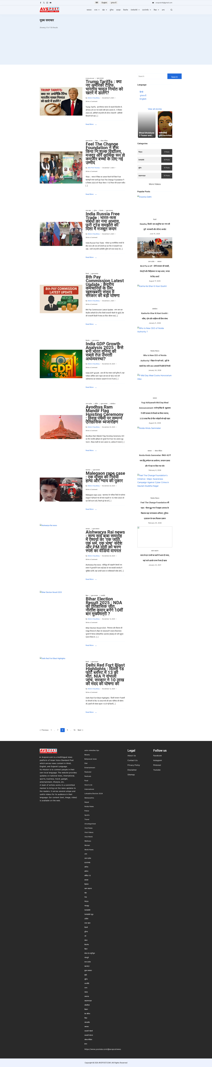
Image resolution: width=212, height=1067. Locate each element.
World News (89, 850)
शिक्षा (155, 10)
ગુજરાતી (113, 3)
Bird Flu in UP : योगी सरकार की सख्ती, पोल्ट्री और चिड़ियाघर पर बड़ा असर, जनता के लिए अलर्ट (155, 271)
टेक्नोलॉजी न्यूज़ (88, 914)
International (90, 78)
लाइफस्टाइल (88, 1001)
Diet (86, 763)
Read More (90, 124)
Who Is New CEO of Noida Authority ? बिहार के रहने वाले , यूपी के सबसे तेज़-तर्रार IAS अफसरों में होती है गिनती (154, 360)
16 (74, 730)
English (104, 3)
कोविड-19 (87, 875)
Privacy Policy (134, 765)
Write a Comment (91, 101)
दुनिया (112, 10)
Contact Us (132, 760)
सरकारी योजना (88, 1035)
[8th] (61, 299)
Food (86, 780)
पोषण (85, 940)
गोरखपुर (86, 906)
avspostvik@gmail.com (164, 3)
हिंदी (97, 3)
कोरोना (86, 871)
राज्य (95, 10)
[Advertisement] (106, 48)
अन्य (163, 10)
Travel (86, 819)
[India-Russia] (61, 234)
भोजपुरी (86, 957)
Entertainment (89, 768)
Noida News (154, 351)
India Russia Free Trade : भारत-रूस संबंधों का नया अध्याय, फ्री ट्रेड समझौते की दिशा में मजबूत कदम (103, 221)
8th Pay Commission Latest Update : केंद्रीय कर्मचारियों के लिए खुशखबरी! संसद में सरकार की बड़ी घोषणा (105, 286)
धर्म (85, 936)
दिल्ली (87, 273)
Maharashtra (89, 798)
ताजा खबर (88, 210)
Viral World (88, 837)
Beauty (87, 755)
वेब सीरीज (87, 1014)
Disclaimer (132, 770)
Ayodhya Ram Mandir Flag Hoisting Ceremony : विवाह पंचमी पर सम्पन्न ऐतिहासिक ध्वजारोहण (104, 414)
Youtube (157, 770)
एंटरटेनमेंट (145, 10)
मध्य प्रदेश (87, 962)
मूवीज (86, 979)
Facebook (157, 755)
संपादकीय (87, 1022)
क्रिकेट (86, 884)
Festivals (87, 776)
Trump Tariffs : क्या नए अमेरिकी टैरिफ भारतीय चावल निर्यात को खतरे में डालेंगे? (104, 87)
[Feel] (61, 167)
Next (79, 730)
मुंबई (85, 975)
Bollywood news (90, 759)
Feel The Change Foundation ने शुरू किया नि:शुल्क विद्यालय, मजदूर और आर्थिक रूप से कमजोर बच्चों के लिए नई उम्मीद (105, 153)
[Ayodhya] (61, 427)
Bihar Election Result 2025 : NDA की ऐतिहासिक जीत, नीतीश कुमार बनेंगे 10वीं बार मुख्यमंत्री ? (104, 606)
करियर (86, 867)
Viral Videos (88, 832)
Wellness (87, 841)
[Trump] (61, 101)
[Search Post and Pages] (171, 10)
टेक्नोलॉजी (134, 10)
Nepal (86, 802)
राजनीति (103, 595)
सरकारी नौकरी (88, 1031)
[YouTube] (50, 3)
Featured (87, 772)
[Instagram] (47, 3)
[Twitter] (44, 3)
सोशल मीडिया (104, 141)
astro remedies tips (91, 750)
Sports (86, 815)
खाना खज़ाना (154, 551)
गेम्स (85, 897)
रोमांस (86, 992)
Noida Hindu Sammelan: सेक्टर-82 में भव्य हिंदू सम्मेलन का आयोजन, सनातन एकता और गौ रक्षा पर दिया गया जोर (154, 460)
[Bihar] (61, 620)
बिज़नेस (125, 10)
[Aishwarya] (61, 554)
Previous (45, 730)
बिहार (87, 595)
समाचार (89, 10)
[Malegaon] (61, 489)
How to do (88, 785)
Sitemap (131, 774)
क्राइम (118, 10)
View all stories (155, 109)
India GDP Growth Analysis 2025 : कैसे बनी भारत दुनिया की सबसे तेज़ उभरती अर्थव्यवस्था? (104, 351)
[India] (61, 364)
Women (87, 845)
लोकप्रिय (112, 404)
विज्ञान (86, 1009)
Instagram (157, 760)
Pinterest (157, 765)
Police (86, 811)
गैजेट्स (86, 901)
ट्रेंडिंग (96, 404)
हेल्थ (85, 1044)
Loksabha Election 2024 (93, 793)
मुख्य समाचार (100, 78)
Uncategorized (90, 824)
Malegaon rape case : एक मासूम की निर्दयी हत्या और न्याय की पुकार (105, 477)
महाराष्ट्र (88, 470)
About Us (132, 755)
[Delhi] (61, 687)
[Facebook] (40, 3)
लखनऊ (86, 996)
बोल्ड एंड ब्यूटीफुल (89, 953)
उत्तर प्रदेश (89, 404)
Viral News (88, 828)
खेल (103, 10)
